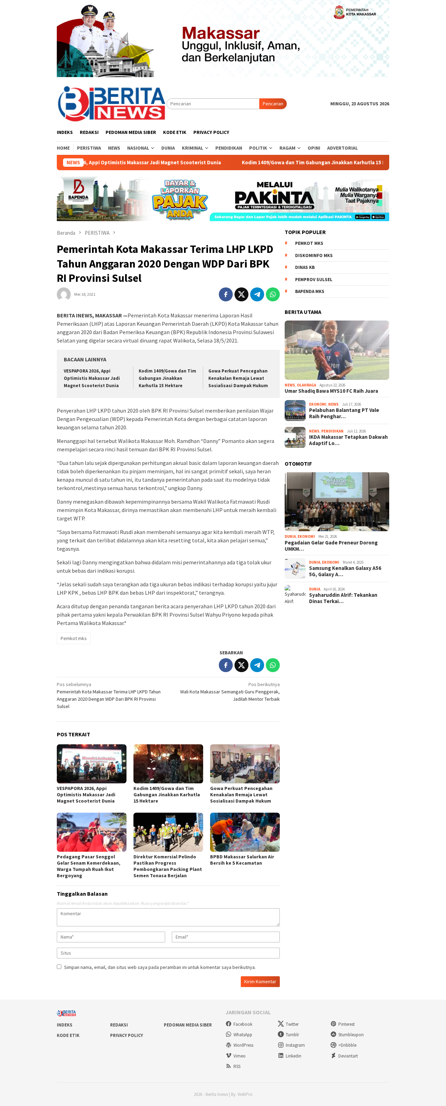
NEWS (290, 385)
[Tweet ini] (241, 294)
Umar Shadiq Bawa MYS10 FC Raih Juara (331, 391)
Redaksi (119, 1025)
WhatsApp (242, 1035)
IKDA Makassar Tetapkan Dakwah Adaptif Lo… (348, 440)
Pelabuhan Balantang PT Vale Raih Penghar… (344, 413)
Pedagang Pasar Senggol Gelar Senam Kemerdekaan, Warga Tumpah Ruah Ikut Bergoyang (88, 866)
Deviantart (348, 1056)
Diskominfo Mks (314, 255)
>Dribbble (347, 1045)
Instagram (295, 1045)
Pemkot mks (74, 638)
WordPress (243, 1045)
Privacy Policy (126, 1035)
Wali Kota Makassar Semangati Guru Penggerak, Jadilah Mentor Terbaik (230, 691)
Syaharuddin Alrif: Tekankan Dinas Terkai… (343, 598)
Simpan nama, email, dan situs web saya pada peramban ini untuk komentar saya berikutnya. (160, 967)
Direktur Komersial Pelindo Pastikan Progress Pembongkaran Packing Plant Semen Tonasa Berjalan (167, 866)
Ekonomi (317, 404)
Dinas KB (305, 267)
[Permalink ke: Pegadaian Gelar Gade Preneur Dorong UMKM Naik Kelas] (337, 502)
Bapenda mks (309, 291)
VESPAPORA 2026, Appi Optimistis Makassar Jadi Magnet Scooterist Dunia (111, 162)
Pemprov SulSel (313, 280)
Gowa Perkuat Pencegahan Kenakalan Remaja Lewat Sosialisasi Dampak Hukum (238, 378)
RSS (236, 1066)
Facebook (242, 1024)
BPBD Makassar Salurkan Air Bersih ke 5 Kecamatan (242, 859)
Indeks (64, 1025)
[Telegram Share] (257, 294)
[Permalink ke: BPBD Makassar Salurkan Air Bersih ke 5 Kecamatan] (245, 832)
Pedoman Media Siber (188, 1025)
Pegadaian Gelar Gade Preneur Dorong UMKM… (331, 546)
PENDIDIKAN (332, 431)
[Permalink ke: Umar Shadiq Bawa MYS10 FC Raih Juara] (337, 350)
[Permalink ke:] (64, 294)
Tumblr (292, 1035)
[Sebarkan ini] (226, 294)
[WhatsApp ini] (273, 294)
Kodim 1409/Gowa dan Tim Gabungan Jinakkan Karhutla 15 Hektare (300, 162)
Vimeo (239, 1056)
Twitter (292, 1024)
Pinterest (346, 1024)
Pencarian (273, 103)
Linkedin (293, 1056)
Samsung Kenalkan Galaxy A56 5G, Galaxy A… (345, 571)
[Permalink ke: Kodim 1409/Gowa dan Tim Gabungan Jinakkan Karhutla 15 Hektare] (168, 763)
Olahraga (306, 385)
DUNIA (290, 536)
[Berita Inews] (112, 103)
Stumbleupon (351, 1035)
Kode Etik (68, 1035)
